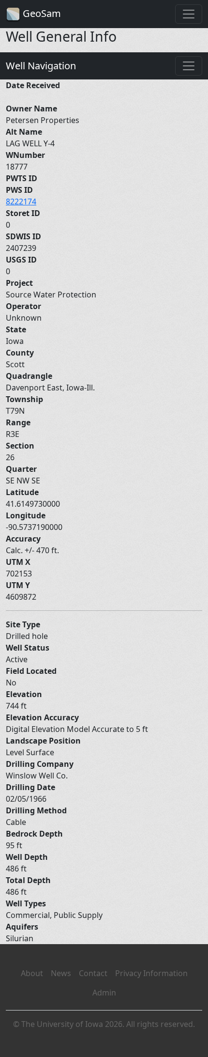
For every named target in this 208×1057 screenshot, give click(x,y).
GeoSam (40, 13)
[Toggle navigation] (188, 14)
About (32, 973)
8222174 (21, 201)
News (61, 973)
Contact (93, 973)
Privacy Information (151, 973)
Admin (104, 992)
